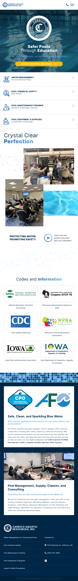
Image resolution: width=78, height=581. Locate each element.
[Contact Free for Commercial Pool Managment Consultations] (67, 5)
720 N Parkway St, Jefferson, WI (60, 545)
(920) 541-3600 (53, 553)
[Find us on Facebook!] (59, 561)
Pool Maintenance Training (14, 553)
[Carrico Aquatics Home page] (13, 5)
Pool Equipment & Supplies (14, 561)
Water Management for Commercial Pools (20, 537)
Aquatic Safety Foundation (14, 568)
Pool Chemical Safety (12, 545)
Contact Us (49, 537)
